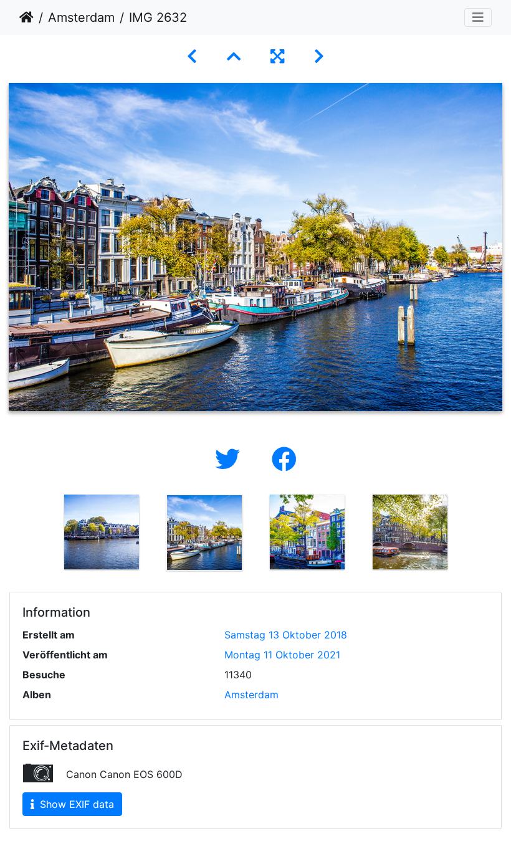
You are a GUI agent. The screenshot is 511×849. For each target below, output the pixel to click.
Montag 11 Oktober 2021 (282, 654)
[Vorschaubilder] (234, 56)
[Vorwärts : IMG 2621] (319, 56)
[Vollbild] (277, 56)
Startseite (26, 17)
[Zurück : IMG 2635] (192, 56)
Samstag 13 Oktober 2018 (285, 634)
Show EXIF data (75, 804)
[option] (101, 532)
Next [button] (470, 535)
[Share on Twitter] (231, 459)
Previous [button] (40, 535)
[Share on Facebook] (284, 459)
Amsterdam (81, 17)
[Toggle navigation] (478, 17)
